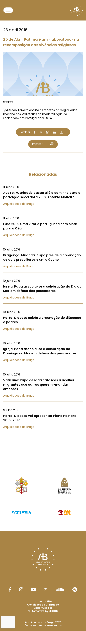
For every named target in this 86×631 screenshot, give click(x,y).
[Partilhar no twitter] (40, 132)
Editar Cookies (43, 608)
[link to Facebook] (10, 589)
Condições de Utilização (43, 604)
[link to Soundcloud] (60, 589)
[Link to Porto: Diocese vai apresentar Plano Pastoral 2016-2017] (43, 418)
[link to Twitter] (46, 589)
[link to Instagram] (21, 589)
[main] (43, 222)
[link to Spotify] (74, 589)
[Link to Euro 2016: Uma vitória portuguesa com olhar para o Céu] (43, 226)
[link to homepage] (76, 10)
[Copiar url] (61, 132)
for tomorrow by (43, 611)
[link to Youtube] (33, 589)
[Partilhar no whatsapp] (47, 132)
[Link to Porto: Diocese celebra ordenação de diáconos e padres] (43, 320)
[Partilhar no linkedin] (54, 132)
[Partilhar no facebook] (34, 132)
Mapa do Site (43, 601)
